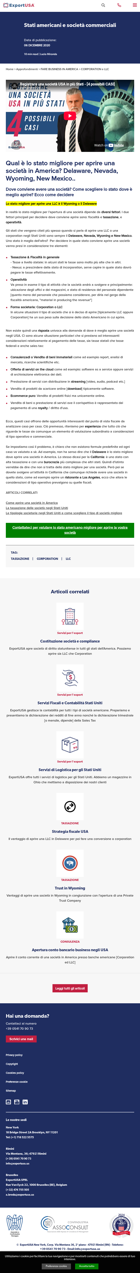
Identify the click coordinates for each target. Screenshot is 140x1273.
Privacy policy (14, 1055)
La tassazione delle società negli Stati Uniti (37, 508)
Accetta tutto (86, 1266)
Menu (135, 5)
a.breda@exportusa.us (20, 1195)
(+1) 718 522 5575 (22, 1137)
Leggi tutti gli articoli (70, 988)
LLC (68, 559)
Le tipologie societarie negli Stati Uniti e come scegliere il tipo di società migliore (64, 513)
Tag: (14, 552)
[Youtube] (16, 1102)
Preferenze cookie (56, 1266)
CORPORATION (47, 559)
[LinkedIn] (25, 1102)
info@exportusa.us (17, 1163)
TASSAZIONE (20, 559)
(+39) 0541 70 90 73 (18, 1159)
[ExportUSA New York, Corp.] (18, 6)
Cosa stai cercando (103, 5)
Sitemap (11, 1091)
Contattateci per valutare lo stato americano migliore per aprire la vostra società (70, 530)
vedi (70, 629)
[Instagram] (8, 1102)
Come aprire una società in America (32, 502)
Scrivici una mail (21, 1039)
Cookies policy (15, 1073)
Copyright (12, 1064)
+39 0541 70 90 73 (119, 5)
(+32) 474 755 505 (17, 1190)
